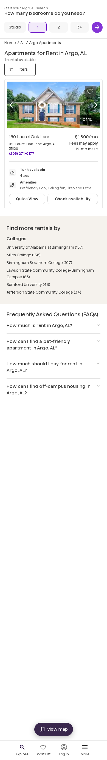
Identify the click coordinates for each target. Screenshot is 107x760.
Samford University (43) (28, 284)
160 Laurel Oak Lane (29, 136)
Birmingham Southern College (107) (39, 262)
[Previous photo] (11, 105)
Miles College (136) (24, 255)
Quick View (27, 199)
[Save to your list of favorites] (90, 91)
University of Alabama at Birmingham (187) (45, 247)
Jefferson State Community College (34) (44, 292)
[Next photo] (95, 105)
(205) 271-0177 (21, 153)
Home (10, 43)
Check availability (73, 199)
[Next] (97, 27)
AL (22, 43)
